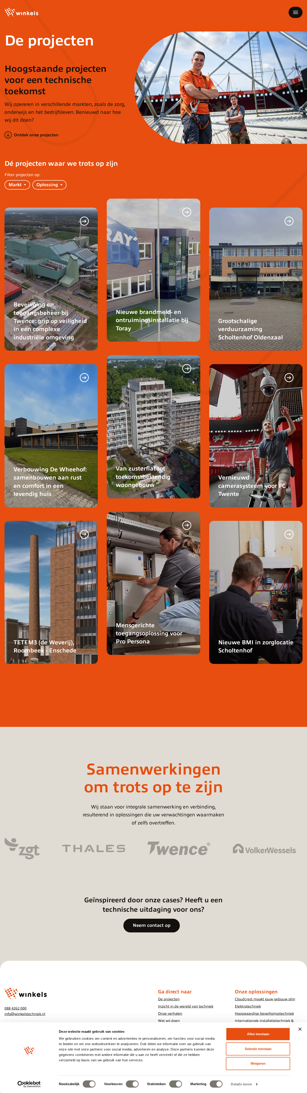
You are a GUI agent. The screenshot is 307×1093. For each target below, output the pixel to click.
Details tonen (241, 1084)
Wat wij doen (169, 1021)
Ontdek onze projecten (36, 135)
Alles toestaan (258, 1034)
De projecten (169, 999)
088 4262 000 (15, 1008)
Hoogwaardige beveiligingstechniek (264, 1014)
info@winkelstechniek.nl (24, 1014)
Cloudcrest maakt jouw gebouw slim (265, 999)
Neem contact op (151, 925)
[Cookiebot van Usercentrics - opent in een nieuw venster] (29, 1084)
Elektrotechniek (248, 1006)
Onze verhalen (170, 1014)
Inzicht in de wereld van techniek (185, 1006)
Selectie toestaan (258, 1049)
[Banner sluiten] (300, 1029)
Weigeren (258, 1063)
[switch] (132, 1084)
